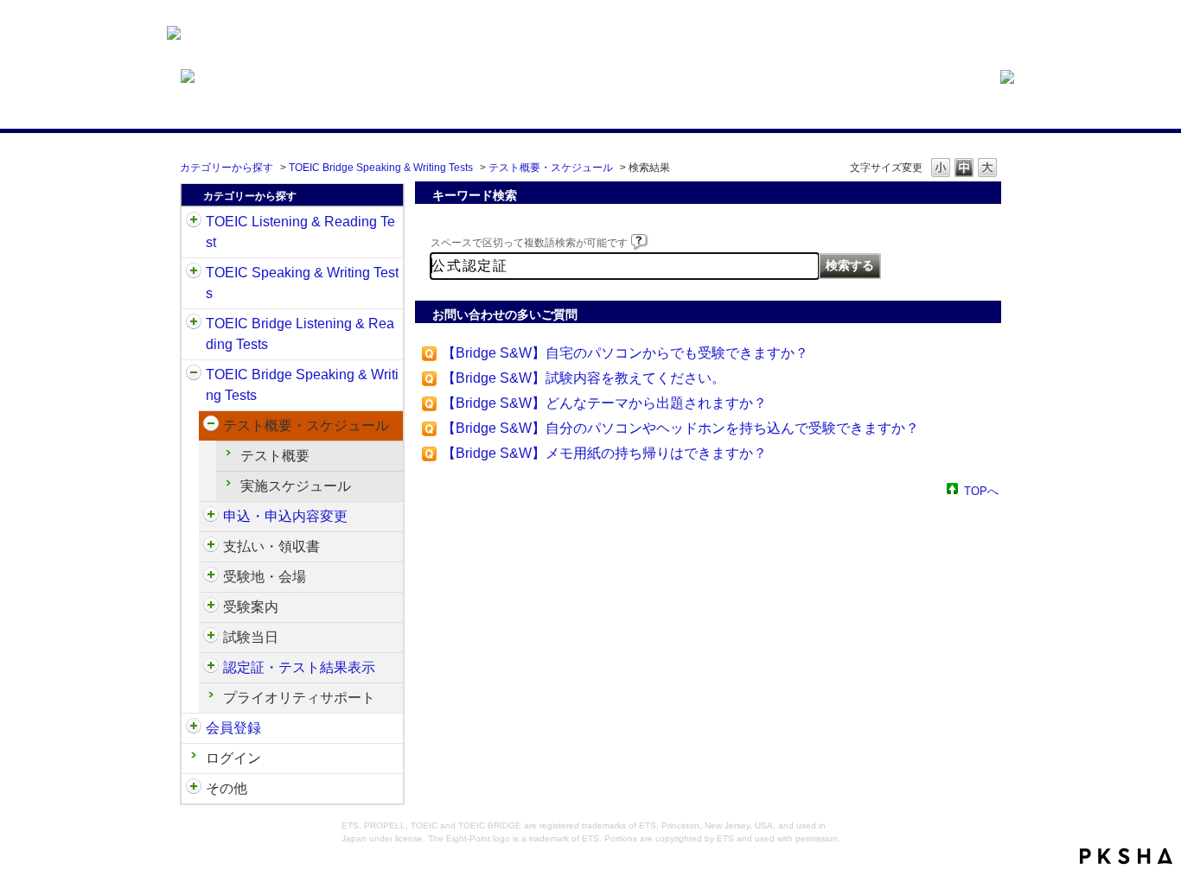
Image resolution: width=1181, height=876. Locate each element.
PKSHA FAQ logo (1126, 856)
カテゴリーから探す (226, 168)
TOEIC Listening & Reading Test (300, 232)
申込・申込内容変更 (285, 516)
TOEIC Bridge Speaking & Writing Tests (381, 168)
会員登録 (233, 727)
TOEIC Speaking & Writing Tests (302, 283)
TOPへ (981, 490)
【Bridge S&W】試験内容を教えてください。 (583, 378)
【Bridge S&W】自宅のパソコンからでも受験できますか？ (625, 353)
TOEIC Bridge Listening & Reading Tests (300, 334)
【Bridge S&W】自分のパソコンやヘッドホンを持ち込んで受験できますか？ (680, 428)
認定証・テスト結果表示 (299, 667)
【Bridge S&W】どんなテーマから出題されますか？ (604, 403)
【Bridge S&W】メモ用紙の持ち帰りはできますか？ (604, 453)
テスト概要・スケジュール (550, 168)
